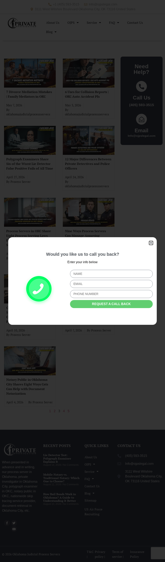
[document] (82, 281)
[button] (151, 243)
